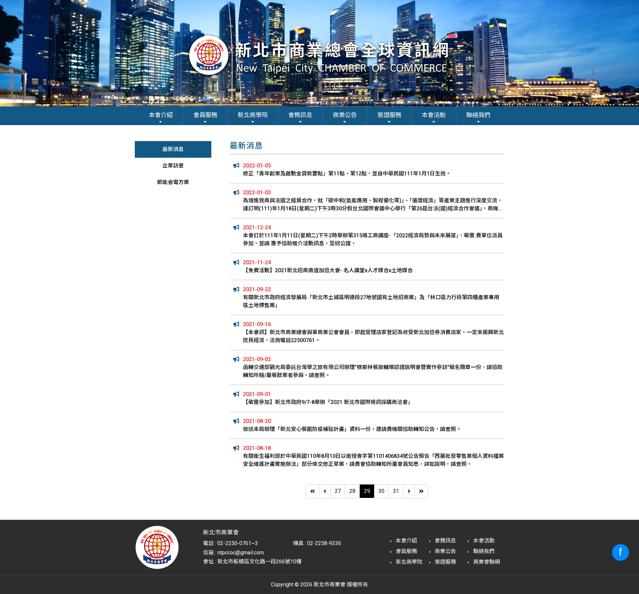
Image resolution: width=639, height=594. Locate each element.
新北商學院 (408, 562)
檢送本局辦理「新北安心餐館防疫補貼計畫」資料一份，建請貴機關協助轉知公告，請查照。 (352, 429)
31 (396, 491)
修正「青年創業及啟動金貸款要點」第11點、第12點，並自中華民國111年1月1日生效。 (347, 173)
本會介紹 (405, 540)
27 (338, 491)
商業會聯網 (486, 562)
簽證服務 (444, 562)
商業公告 (444, 551)
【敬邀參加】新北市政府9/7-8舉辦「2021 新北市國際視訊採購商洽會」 (328, 402)
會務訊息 (444, 540)
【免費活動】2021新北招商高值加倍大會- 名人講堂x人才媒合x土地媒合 (328, 270)
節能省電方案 (173, 182)
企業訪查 (173, 165)
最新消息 (173, 149)
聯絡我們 (483, 551)
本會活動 (483, 540)
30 (381, 491)
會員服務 (405, 551)
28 (352, 491)
